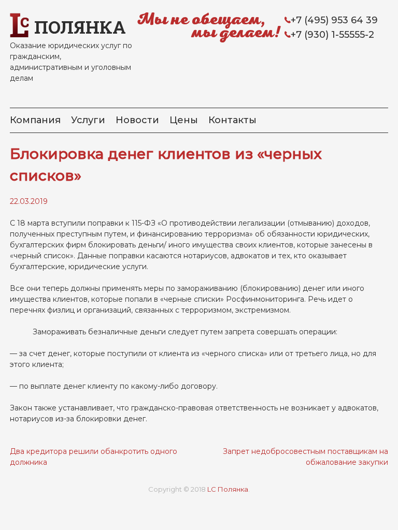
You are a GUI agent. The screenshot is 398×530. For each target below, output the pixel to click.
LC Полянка (227, 489)
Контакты (232, 120)
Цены (183, 120)
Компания (35, 120)
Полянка (80, 26)
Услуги (88, 120)
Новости (137, 120)
